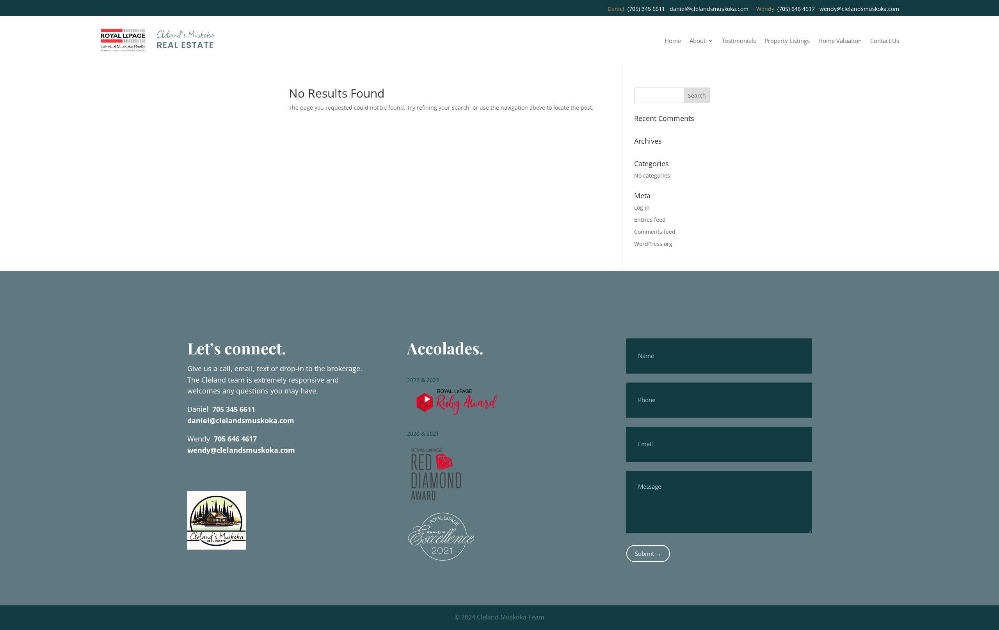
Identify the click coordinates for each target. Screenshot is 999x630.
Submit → (648, 553)
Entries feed (650, 219)
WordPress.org (653, 243)
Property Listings (787, 41)
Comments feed (654, 231)
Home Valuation (840, 41)
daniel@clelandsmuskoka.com (709, 8)
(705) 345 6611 (646, 8)
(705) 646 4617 (796, 8)
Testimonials (739, 41)
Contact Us (884, 41)
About (698, 41)
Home (673, 41)
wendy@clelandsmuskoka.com (859, 8)
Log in (642, 207)
